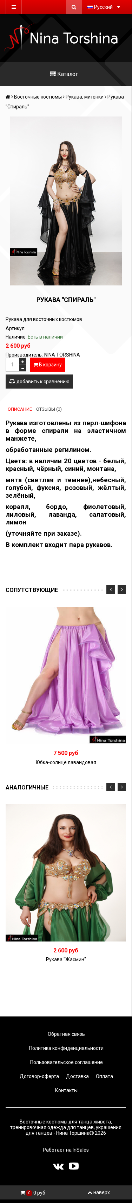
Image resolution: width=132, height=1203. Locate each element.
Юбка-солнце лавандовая (66, 762)
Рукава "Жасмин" (66, 959)
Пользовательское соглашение (66, 1062)
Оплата (104, 1076)
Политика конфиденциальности (66, 1048)
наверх (101, 1192)
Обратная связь (66, 1034)
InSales (81, 1150)
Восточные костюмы (38, 97)
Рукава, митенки (85, 97)
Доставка (77, 1076)
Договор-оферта (39, 1076)
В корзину (50, 364)
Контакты (66, 1090)
